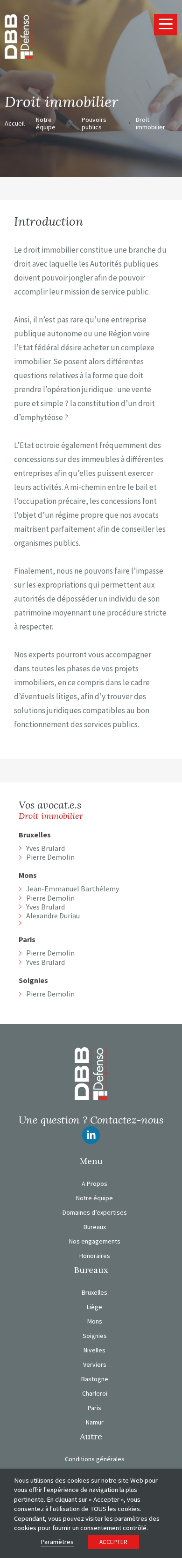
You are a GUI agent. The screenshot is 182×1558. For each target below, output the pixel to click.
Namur (95, 1422)
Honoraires (94, 1255)
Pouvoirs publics (94, 123)
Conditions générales (95, 1459)
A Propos (94, 1183)
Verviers (94, 1364)
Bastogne (94, 1379)
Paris (27, 939)
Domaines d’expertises (95, 1212)
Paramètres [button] (57, 1542)
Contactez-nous (126, 1119)
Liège (94, 1307)
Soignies (33, 980)
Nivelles (94, 1350)
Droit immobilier (150, 123)
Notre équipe (46, 123)
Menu (91, 1161)
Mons (28, 875)
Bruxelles (35, 834)
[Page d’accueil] (19, 35)
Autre (91, 1436)
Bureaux (95, 1227)
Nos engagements (94, 1241)
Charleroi (94, 1393)
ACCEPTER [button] (113, 1542)
